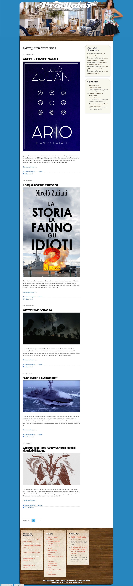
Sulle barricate (94, 85)
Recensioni (51, 561)
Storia (49, 567)
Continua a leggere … (30, 167)
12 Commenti (29, 437)
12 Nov (91, 106)
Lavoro (50, 548)
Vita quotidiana (52, 574)
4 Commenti (78, 555)
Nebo (40, 171)
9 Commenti (29, 174)
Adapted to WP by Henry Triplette (66, 582)
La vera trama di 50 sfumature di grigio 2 (31, 552)
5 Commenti (29, 367)
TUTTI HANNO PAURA (78, 537)
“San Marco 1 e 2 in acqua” (40, 377)
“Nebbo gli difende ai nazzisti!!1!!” (96, 94)
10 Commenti (29, 507)
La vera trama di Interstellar (98, 104)
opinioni (50, 554)
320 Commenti (97, 87)
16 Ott (72, 539)
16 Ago (91, 98)
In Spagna (50, 543)
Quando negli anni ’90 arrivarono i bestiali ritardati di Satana (49, 449)
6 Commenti (29, 299)
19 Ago (91, 87)
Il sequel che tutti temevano (40, 185)
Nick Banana (51, 552)
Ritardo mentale (52, 563)
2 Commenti (78, 539)
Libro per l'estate (52, 550)
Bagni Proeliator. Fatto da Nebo (75, 580)
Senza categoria (30, 171)
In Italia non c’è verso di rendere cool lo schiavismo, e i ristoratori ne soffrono (79, 550)
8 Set (72, 555)
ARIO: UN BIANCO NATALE (41, 59)
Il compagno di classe (54, 541)
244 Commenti (97, 98)
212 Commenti (97, 106)
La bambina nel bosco (54, 546)
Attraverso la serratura (37, 310)
